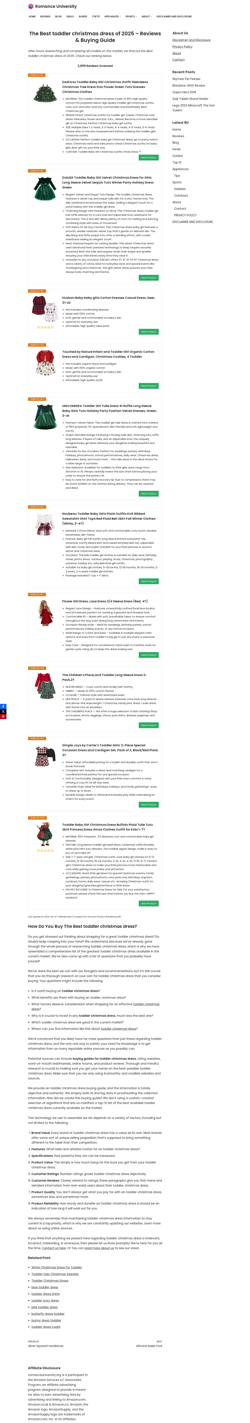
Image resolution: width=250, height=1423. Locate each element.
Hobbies (180, 189)
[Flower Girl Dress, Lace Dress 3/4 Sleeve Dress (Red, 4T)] (45, 612)
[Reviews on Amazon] (45, 327)
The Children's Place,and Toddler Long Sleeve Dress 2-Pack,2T (104, 677)
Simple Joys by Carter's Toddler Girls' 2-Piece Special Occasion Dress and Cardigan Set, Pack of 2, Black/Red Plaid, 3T (110, 750)
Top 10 (96, 16)
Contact (178, 60)
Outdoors (181, 196)
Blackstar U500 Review (188, 86)
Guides (83, 16)
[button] (120, 16)
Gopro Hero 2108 (184, 92)
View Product (148, 157)
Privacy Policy (182, 47)
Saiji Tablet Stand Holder (190, 99)
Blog (58, 16)
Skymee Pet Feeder (186, 79)
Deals (70, 16)
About (176, 53)
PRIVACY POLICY (185, 215)
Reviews (45, 16)
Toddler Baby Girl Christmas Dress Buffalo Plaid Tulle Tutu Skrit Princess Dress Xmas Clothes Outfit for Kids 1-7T (107, 827)
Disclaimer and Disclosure (191, 40)
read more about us (99, 1248)
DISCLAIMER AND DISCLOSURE (174, 16)
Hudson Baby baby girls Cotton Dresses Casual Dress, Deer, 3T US (108, 300)
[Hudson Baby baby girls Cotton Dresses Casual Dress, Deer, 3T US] (45, 309)
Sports (177, 182)
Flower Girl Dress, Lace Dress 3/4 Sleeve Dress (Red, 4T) (105, 601)
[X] (3, 711)
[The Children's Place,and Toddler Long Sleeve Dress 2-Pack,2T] (45, 686)
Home (32, 16)
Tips (177, 176)
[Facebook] (3, 706)
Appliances (180, 169)
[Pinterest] (3, 716)
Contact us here (54, 1248)
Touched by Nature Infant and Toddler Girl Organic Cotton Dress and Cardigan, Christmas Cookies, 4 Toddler (108, 354)
